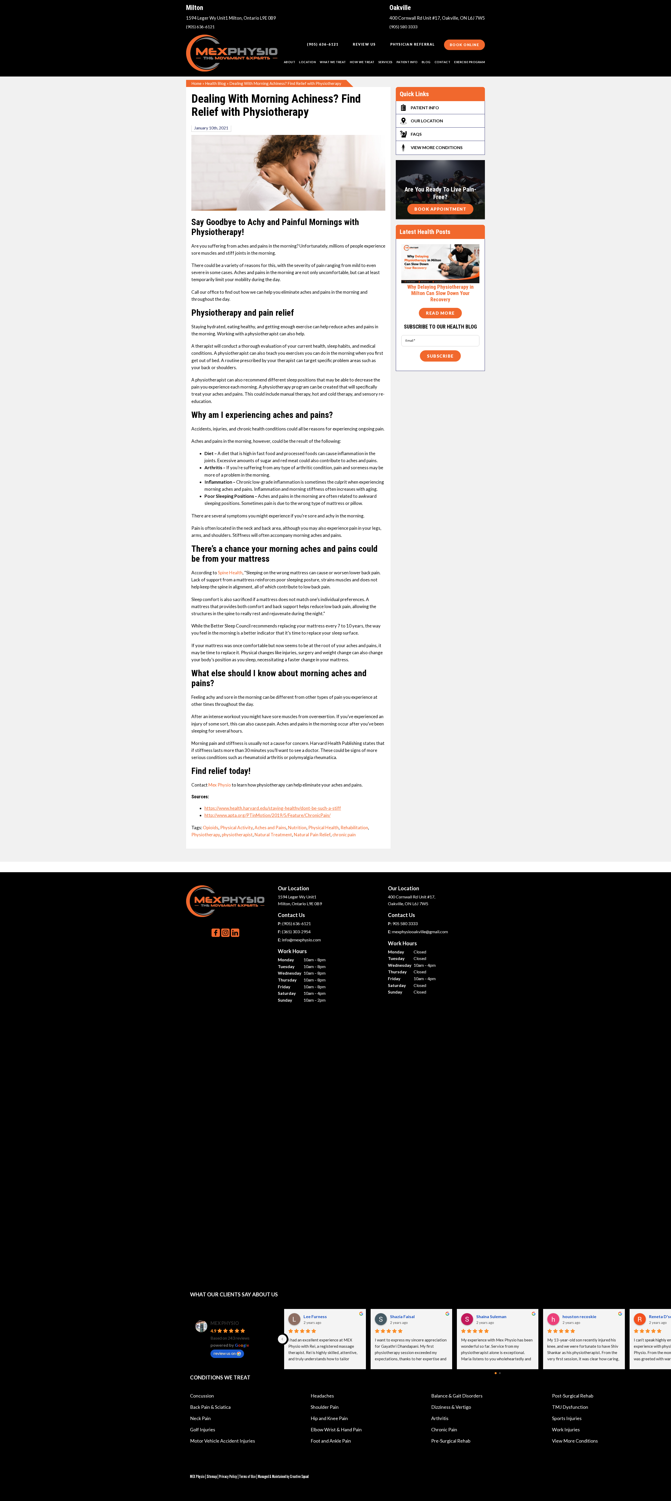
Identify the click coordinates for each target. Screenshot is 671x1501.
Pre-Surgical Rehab (450, 1441)
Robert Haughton (493, 1316)
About (289, 62)
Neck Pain (200, 1418)
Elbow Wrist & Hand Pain (336, 1429)
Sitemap (212, 1476)
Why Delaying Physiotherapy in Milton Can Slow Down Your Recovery (440, 293)
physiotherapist (237, 834)
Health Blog (215, 83)
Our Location (427, 120)
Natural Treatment (273, 834)
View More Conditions (575, 1441)
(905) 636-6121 (200, 26)
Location (307, 62)
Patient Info (425, 107)
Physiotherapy (205, 834)
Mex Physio (219, 785)
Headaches (322, 1396)
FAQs (416, 134)
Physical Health (323, 827)
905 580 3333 (405, 923)
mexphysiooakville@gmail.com (420, 931)
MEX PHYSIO (224, 1323)
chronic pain (344, 834)
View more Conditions (437, 147)
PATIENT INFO (407, 62)
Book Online (464, 45)
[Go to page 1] (500, 1373)
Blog (426, 62)
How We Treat (362, 62)
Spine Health (230, 572)
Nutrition (297, 827)
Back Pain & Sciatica (210, 1407)
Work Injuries (566, 1429)
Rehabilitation (354, 827)
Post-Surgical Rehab (572, 1396)
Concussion (202, 1396)
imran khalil (315, 1316)
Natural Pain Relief (312, 834)
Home (196, 83)
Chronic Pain (444, 1429)
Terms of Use (247, 1476)
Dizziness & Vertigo (451, 1407)
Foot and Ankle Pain (331, 1441)
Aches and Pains (270, 827)
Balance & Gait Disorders (457, 1396)
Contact (443, 62)
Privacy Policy (228, 1476)
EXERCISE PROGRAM (469, 62)
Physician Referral (412, 44)
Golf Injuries (202, 1429)
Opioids (210, 827)
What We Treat (333, 62)
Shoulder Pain (325, 1407)
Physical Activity (236, 827)
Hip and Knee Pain (329, 1418)
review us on (225, 1353)
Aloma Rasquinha (407, 1316)
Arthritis (439, 1418)
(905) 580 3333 (403, 26)
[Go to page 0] (496, 1373)
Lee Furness (574, 1316)
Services (385, 62)
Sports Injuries (567, 1418)
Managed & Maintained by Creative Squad (283, 1476)
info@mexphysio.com (301, 939)
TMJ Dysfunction (570, 1407)
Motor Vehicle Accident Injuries (222, 1441)
